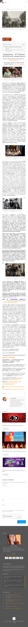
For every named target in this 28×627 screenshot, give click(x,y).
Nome (3, 499)
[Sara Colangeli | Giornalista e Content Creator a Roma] (4, 2)
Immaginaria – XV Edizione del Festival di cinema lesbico (13, 46)
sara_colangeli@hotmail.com (11, 555)
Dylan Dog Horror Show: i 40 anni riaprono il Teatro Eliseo (12, 425)
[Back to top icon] (14, 618)
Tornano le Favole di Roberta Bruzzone (16, 608)
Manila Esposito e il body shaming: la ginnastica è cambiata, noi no (13, 577)
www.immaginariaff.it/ (13, 381)
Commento (4, 485)
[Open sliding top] (1, 1)
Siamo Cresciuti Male (16, 594)
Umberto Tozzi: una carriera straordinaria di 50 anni (14, 600)
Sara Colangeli (10, 9)
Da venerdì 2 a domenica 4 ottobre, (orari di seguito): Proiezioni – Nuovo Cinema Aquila (14, 50)
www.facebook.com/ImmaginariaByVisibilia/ (14, 386)
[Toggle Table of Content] (22, 45)
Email (3, 505)
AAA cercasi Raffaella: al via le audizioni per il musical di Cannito (14, 451)
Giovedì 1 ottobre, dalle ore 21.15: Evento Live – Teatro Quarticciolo (13, 48)
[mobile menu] (26, 2)
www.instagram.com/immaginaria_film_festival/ (13, 389)
